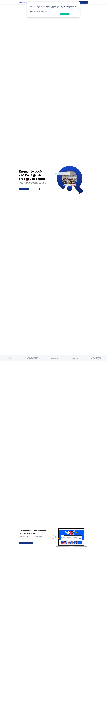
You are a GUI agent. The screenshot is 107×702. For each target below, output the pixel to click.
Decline (73, 13)
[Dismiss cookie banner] (77, 4)
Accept (64, 13)
